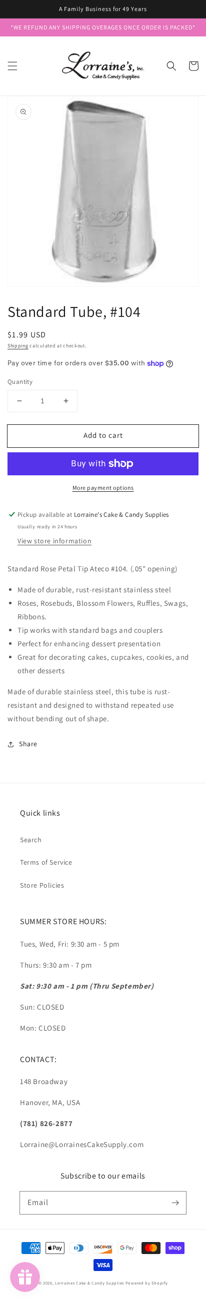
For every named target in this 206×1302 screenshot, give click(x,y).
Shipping (18, 345)
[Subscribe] (175, 1203)
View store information (55, 540)
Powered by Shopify (147, 1283)
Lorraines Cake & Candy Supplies (89, 1283)
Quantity (20, 381)
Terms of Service (46, 862)
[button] (13, 66)
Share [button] (28, 743)
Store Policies (42, 885)
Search (31, 839)
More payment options (103, 487)
